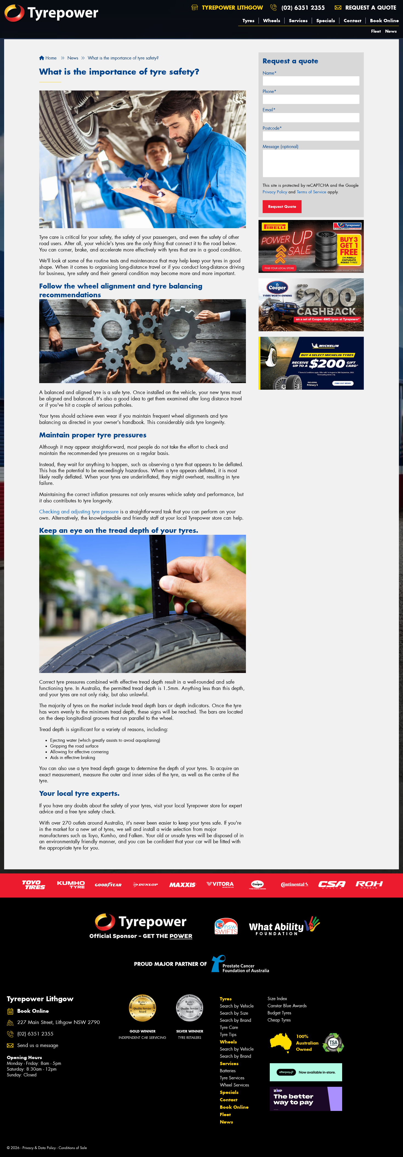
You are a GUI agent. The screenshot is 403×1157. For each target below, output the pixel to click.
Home (50, 58)
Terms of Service (311, 192)
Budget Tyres (279, 1013)
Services (298, 21)
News (391, 31)
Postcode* (272, 128)
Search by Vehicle (237, 1006)
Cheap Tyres (279, 1020)
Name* (270, 73)
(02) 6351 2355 (303, 7)
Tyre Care (229, 1027)
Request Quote (282, 206)
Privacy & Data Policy (39, 1147)
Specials (325, 21)
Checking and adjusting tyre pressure (78, 511)
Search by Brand (235, 1020)
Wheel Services (234, 1085)
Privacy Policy (275, 192)
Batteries (227, 1071)
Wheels (271, 21)
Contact (352, 21)
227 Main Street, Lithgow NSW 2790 (58, 1022)
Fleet (376, 31)
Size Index (277, 999)
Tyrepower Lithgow (231, 7)
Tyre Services (232, 1078)
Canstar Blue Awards (287, 1006)
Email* (269, 110)
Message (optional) (281, 146)
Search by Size (234, 1013)
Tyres (248, 21)
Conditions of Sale (73, 1147)
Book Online (384, 21)
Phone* (269, 91)
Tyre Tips (228, 1034)
